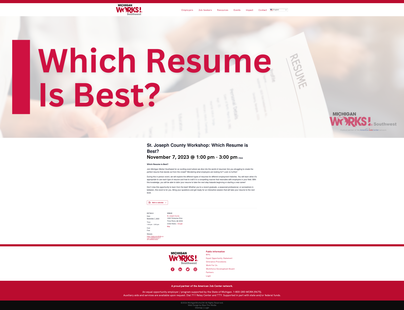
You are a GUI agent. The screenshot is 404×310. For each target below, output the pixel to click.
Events (237, 10)
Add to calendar (157, 202)
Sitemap (198, 307)
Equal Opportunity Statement (219, 258)
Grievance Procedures (216, 262)
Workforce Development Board (220, 269)
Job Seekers (205, 10)
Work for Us (211, 265)
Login (208, 276)
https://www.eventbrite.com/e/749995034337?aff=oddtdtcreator (155, 237)
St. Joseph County (173, 216)
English (276, 10)
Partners (210, 272)
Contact (262, 10)
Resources (222, 10)
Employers (187, 10)
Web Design (193, 305)
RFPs (208, 255)
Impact (249, 10)
